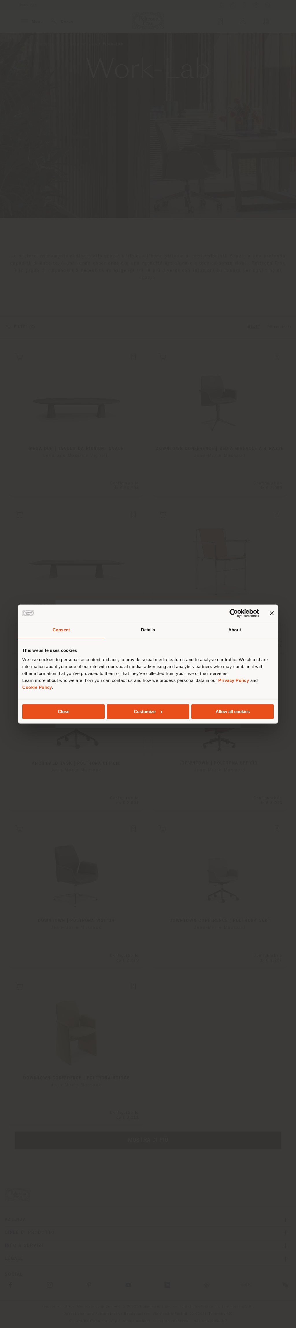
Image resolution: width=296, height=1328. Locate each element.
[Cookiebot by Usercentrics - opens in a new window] (233, 613)
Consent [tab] (61, 629)
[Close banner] (272, 613)
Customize (145, 711)
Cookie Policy (37, 687)
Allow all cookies (233, 711)
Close (63, 711)
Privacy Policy (233, 680)
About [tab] (234, 629)
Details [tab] (148, 629)
